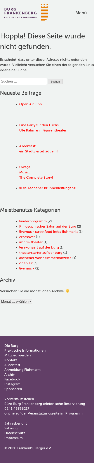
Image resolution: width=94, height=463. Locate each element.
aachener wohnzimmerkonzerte (45, 258)
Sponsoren (13, 389)
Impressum (13, 438)
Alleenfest (12, 365)
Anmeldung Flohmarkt (22, 370)
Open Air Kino (30, 104)
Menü (81, 12)
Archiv (9, 375)
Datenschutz (14, 433)
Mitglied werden (17, 355)
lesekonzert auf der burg (39, 247)
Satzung (10, 428)
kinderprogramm (33, 221)
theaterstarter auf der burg (40, 253)
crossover (27, 237)
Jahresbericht (15, 423)
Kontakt (10, 360)
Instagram (12, 384)
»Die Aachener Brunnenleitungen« (47, 188)
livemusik (26, 268)
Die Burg (11, 346)
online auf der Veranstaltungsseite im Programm (43, 413)
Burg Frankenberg (26, 12)
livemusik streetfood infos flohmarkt (48, 232)
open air (26, 263)
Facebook (12, 379)
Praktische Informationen (25, 350)
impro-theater (31, 242)
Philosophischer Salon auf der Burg (47, 226)
